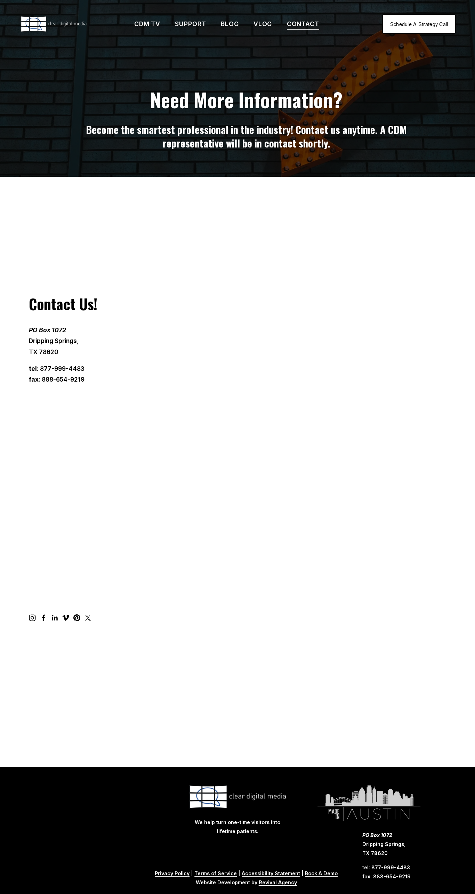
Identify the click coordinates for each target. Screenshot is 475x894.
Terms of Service (215, 873)
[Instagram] (32, 617)
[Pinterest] (76, 617)
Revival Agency (278, 882)
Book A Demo (321, 873)
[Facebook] (43, 617)
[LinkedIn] (54, 617)
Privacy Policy (172, 873)
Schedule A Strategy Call (419, 24)
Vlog (262, 23)
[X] (87, 617)
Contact (303, 23)
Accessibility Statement (271, 873)
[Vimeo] (65, 617)
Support (190, 23)
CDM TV (147, 23)
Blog (230, 23)
